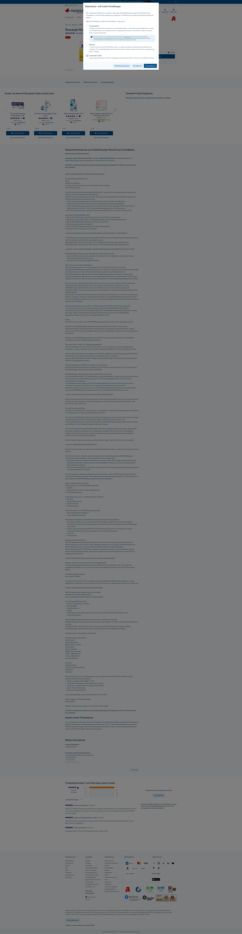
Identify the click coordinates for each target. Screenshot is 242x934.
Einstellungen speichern (121, 66)
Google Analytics (128, 36)
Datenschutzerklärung (109, 21)
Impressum (121, 21)
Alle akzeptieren (150, 66)
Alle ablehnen (137, 66)
